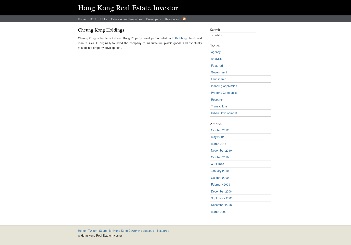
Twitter (92, 231)
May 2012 (217, 137)
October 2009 (220, 178)
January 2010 (220, 171)
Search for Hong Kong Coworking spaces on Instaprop (134, 231)
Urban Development (224, 113)
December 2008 (221, 191)
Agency (216, 52)
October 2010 (220, 157)
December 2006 (221, 205)
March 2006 (218, 212)
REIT (93, 19)
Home (82, 19)
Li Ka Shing (179, 38)
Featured (217, 65)
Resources (172, 19)
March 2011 (218, 144)
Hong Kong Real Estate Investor (128, 7)
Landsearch (218, 79)
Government (219, 72)
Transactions (219, 106)
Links (103, 19)
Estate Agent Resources (126, 19)
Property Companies (224, 93)
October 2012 (220, 130)
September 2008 (222, 198)
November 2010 (221, 150)
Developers (153, 19)
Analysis (216, 59)
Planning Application (224, 86)
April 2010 (217, 164)
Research (217, 99)
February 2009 (220, 184)
